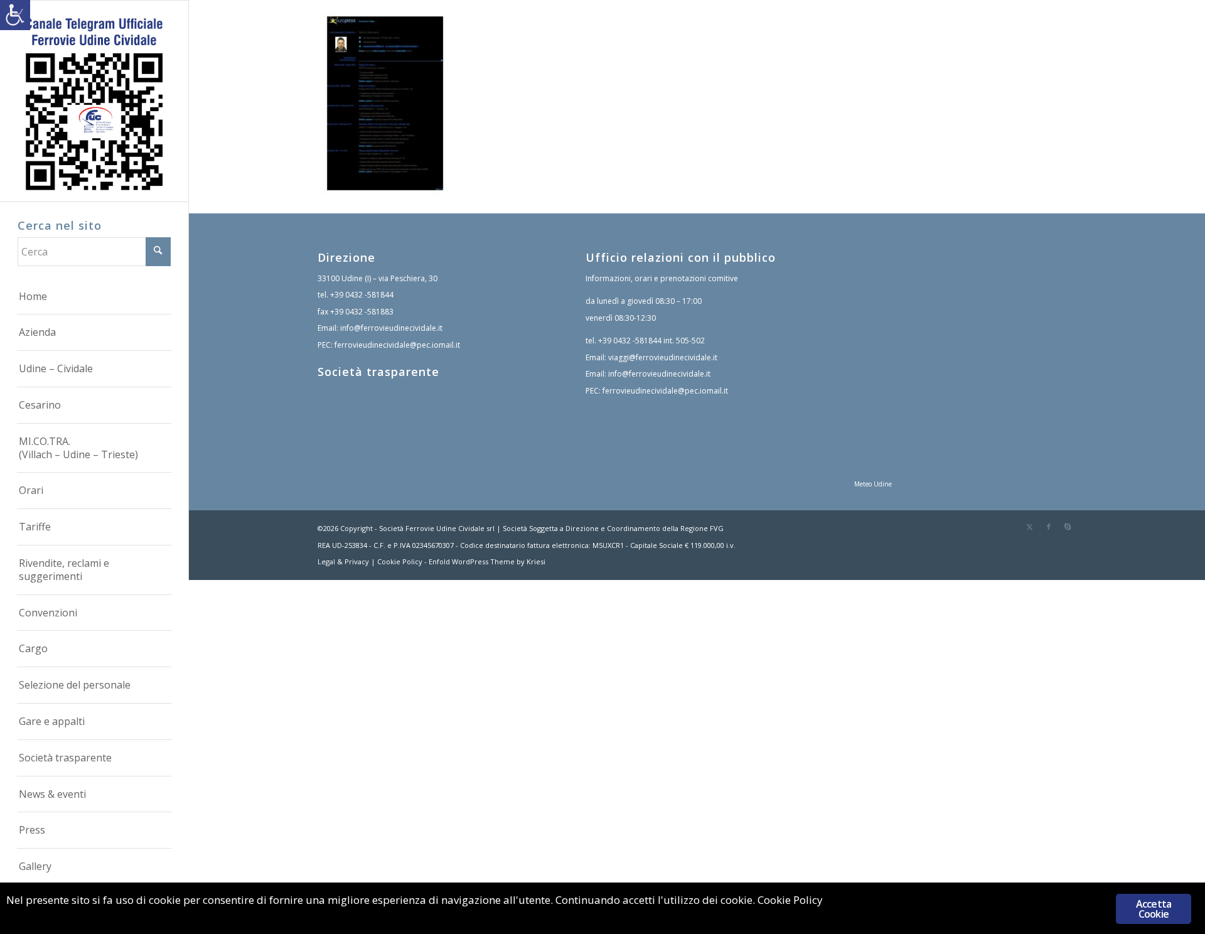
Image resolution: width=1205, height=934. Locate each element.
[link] (15, 15)
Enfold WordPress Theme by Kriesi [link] (487, 561)
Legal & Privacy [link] (343, 561)
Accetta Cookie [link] (1153, 909)
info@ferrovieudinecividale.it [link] (391, 328)
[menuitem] (94, 297)
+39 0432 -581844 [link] (362, 294)
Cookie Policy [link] (399, 561)
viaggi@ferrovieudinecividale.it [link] (662, 357)
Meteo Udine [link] (873, 484)
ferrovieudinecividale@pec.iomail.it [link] (397, 345)
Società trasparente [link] (378, 371)
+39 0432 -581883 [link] (362, 311)
